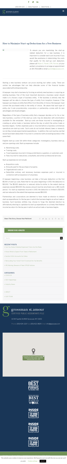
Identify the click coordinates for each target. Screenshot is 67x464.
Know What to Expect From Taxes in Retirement (20, 252)
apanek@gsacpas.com (56, 69)
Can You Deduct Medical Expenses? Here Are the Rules (23, 247)
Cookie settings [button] (32, 461)
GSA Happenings (10, 280)
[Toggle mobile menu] (63, 11)
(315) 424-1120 (20, 7)
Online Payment (33, 7)
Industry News (10, 284)
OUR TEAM (9, 296)
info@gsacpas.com (53, 324)
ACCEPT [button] (43, 461)
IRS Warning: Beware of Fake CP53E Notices (20, 265)
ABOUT (7, 292)
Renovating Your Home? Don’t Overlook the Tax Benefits (23, 261)
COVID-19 (8, 275)
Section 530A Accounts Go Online (16, 256)
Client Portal (45, 7)
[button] (33, 351)
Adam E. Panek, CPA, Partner (48, 63)
